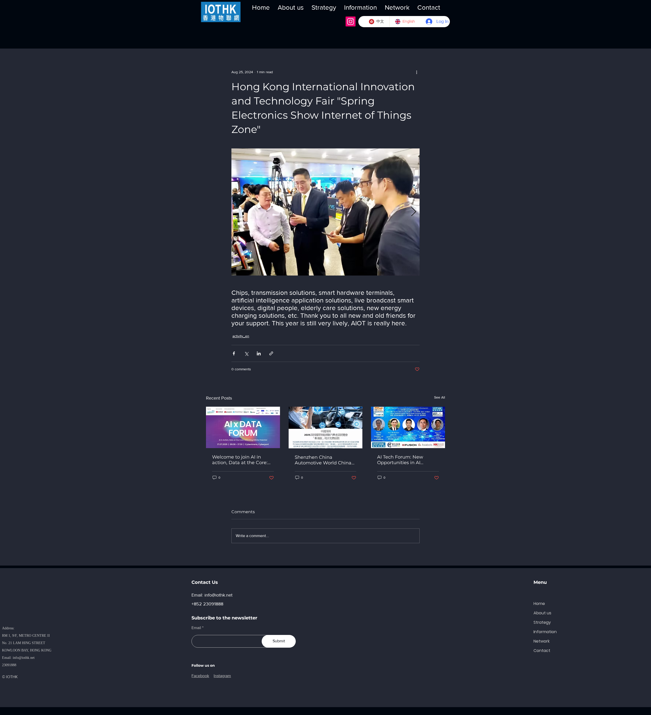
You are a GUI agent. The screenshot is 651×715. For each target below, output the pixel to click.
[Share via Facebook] (233, 353)
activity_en (240, 336)
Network (542, 641)
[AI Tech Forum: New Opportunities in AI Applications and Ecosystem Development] (408, 427)
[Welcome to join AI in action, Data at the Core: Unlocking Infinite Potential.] (243, 427)
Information (545, 632)
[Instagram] (351, 21)
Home (539, 603)
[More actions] (416, 72)
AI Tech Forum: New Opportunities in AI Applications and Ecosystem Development (406, 459)
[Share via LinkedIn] (258, 353)
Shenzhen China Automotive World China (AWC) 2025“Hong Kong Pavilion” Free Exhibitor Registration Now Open (323, 460)
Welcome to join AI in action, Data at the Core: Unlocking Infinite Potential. (240, 459)
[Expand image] (325, 212)
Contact (542, 650)
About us (542, 613)
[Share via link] (271, 353)
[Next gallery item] (414, 212)
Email (196, 628)
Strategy (542, 622)
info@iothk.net (24, 658)
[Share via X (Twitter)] (246, 353)
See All (439, 397)
